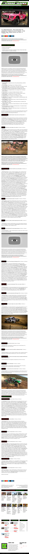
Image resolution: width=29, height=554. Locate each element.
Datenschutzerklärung (21, 553)
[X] (25, 0)
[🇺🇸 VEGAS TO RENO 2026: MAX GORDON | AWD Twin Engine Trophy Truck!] (3, 493)
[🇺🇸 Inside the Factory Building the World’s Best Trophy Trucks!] (3, 505)
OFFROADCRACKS (4, 33)
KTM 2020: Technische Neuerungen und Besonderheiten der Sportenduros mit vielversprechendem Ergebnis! (22, 486)
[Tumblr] (24, 0)
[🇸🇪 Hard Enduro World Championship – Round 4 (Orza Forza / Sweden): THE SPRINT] (20, 493)
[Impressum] (11, 528)
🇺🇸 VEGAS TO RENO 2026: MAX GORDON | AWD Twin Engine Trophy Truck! (3, 498)
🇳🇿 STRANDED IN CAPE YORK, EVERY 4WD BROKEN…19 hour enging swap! (20, 510)
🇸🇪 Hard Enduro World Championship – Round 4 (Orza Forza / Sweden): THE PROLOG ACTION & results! (14, 511)
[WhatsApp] (3, 36)
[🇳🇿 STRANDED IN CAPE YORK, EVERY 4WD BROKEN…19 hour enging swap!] (20, 505)
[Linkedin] (12, 36)
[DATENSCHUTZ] (11, 531)
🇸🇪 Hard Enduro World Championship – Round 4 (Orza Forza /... (7, 535)
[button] (27, 6)
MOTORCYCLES (6, 6)
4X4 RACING (8, 9)
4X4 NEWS (2, 506)
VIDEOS (20, 6)
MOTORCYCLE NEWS (8, 506)
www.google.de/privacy (15, 40)
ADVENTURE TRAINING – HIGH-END (7, 8)
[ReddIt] (7, 36)
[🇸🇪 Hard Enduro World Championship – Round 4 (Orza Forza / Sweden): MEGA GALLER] (14, 493)
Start (1, 9)
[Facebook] (20, 0)
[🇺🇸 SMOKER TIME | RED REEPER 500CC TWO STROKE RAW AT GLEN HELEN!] (25, 505)
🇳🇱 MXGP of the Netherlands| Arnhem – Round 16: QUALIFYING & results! (9, 498)
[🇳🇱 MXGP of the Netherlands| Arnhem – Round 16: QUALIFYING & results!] (9, 493)
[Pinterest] (5, 36)
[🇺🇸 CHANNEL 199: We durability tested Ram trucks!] (25, 493)
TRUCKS (17, 6)
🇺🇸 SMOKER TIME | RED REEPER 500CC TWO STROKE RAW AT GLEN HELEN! (25, 510)
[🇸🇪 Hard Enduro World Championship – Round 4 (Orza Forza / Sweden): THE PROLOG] (14, 505)
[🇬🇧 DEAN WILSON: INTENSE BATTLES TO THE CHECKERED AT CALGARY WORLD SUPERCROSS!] (9, 505)
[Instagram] (22, 0)
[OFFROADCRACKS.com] (14, 3)
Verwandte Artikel (10, 490)
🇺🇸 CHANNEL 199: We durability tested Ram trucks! (25, 497)
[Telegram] (8, 36)
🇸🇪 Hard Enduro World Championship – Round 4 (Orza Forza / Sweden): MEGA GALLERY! (14, 498)
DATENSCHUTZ (16, 530)
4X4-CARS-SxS (12, 6)
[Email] (10, 36)
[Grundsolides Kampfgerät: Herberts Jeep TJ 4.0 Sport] (11, 523)
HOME (3, 6)
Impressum (15, 527)
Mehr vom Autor (20, 490)
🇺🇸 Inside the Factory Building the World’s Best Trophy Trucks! (3, 509)
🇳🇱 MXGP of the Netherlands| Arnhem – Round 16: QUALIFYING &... (7, 529)
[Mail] (23, 0)
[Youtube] (27, 0)
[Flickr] (21, 0)
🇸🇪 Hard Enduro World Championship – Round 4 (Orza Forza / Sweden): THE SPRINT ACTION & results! (20, 499)
